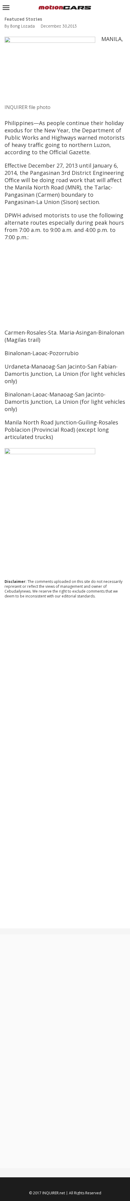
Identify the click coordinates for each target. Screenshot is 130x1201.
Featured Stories (23, 19)
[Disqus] (65, 685)
